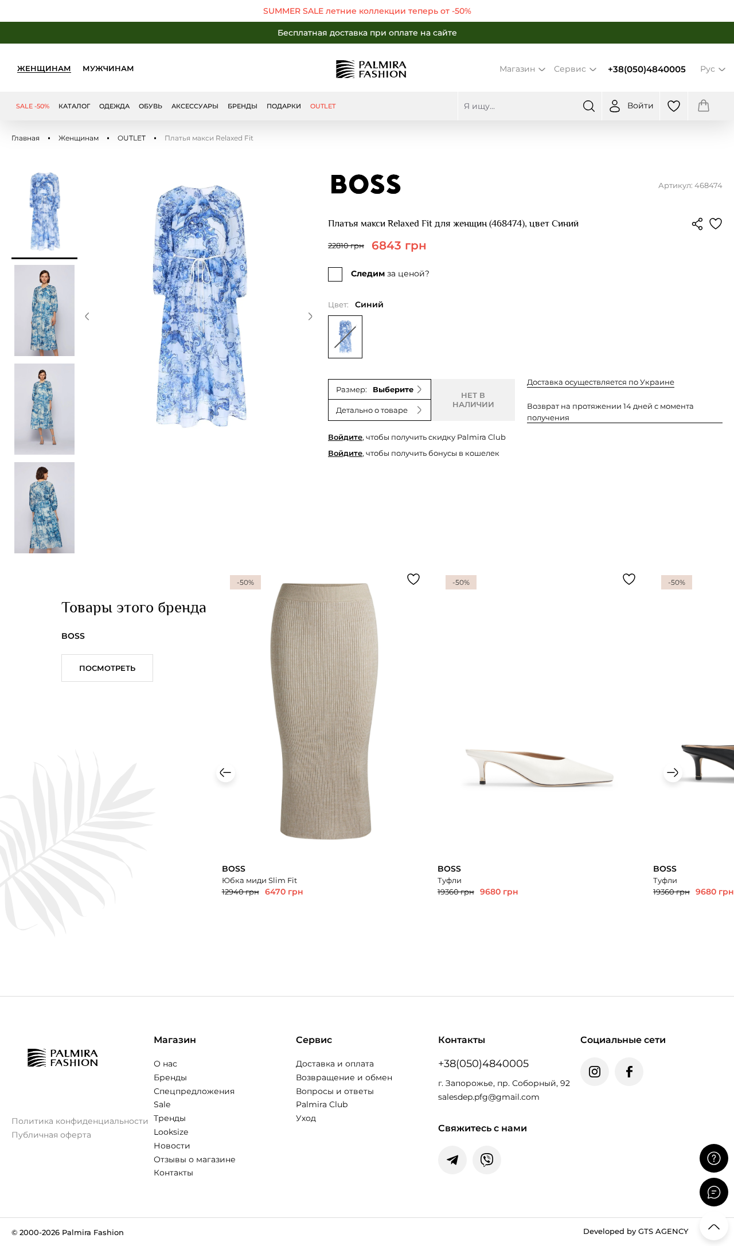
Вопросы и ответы (335, 1091)
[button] (87, 318)
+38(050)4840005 (647, 69)
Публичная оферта (51, 1135)
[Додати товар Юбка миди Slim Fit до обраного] (413, 579)
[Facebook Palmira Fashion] (629, 1071)
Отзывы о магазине (195, 1159)
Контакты (173, 1172)
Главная (25, 138)
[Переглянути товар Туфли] (539, 768)
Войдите (345, 437)
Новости (172, 1145)
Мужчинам (108, 68)
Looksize (171, 1132)
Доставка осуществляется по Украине (600, 381)
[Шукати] (589, 106)
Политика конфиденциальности (80, 1121)
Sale (162, 1104)
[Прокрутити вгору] (714, 1226)
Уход (306, 1118)
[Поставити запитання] (714, 1158)
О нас (165, 1063)
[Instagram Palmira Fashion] (594, 1071)
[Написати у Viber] (487, 1160)
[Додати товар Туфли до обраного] (629, 579)
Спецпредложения (194, 1091)
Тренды (170, 1118)
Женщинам (44, 68)
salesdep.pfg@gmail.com (489, 1097)
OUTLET (132, 138)
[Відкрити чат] (714, 1192)
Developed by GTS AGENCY (635, 1231)
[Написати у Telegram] (452, 1160)
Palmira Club (322, 1104)
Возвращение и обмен (344, 1077)
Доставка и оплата (335, 1063)
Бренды (170, 1077)
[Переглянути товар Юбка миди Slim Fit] (324, 768)
